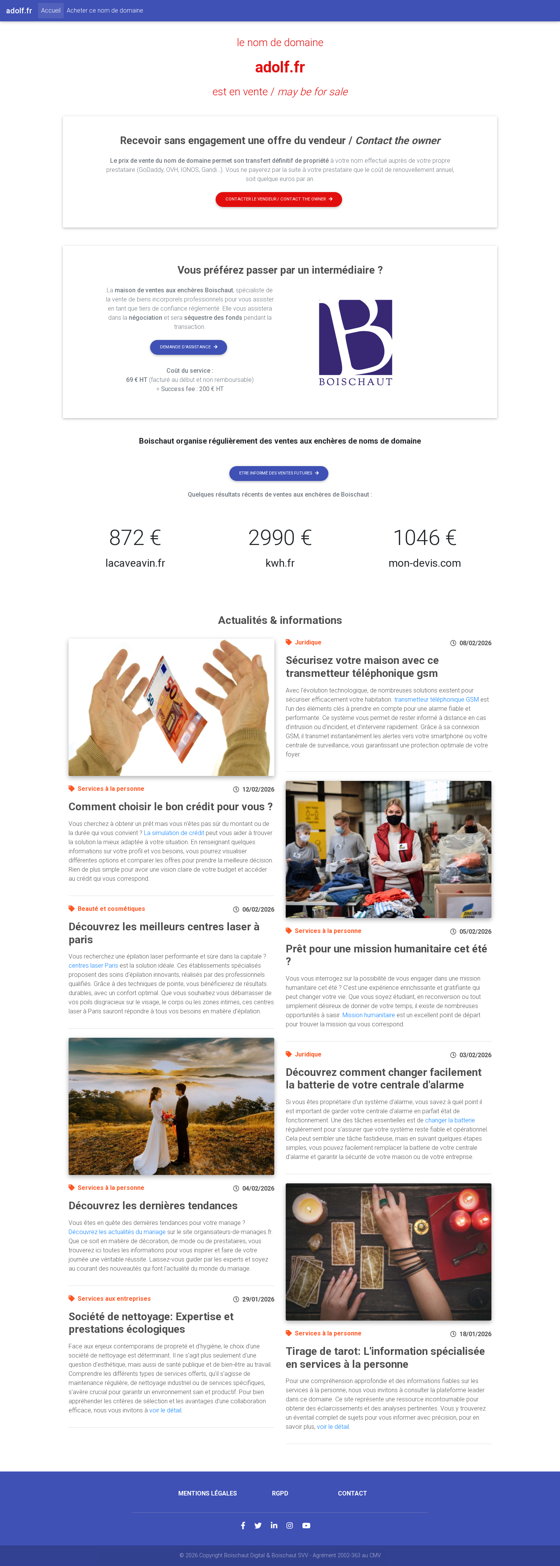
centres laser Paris (93, 965)
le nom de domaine (280, 43)
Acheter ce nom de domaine (105, 10)
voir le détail (165, 1410)
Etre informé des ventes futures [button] (275, 473)
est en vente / (280, 92)
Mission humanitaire (368, 1015)
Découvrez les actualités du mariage (117, 1232)
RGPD (280, 1493)
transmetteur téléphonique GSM (436, 699)
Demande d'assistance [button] (185, 347)
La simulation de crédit (174, 833)
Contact (352, 1493)
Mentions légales (207, 1493)
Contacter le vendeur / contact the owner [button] (276, 199)
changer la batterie (450, 1120)
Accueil (52, 10)
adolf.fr (280, 67)
